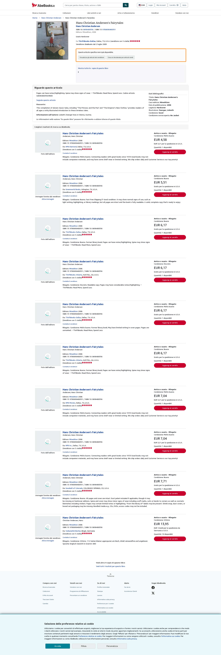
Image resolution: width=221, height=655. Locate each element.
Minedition (73, 140)
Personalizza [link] (112, 646)
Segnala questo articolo (46, 100)
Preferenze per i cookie (105, 603)
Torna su (110, 576)
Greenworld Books (73, 189)
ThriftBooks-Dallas (73, 232)
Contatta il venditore (70, 153)
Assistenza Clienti (130, 591)
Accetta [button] (57, 646)
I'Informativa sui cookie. (170, 636)
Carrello (45, 603)
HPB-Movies (70, 403)
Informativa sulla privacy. (127, 639)
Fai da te (127, 587)
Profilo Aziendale (103, 587)
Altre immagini (48, 199)
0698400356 (88, 29)
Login (151, 5)
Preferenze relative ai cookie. (90, 636)
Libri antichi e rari (94, 13)
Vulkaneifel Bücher (73, 531)
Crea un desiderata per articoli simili (120, 57)
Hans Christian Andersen (51, 18)
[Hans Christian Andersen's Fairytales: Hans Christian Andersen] (52, 22)
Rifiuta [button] (83, 646)
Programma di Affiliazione (79, 591)
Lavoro (99, 595)
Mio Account (161, 5)
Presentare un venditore (78, 595)
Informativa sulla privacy (106, 599)
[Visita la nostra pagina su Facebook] (153, 587)
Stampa (100, 591)
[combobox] (93, 5)
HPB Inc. (69, 445)
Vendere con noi (182, 13)
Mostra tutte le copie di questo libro (93, 68)
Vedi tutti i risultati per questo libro (110, 566)
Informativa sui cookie (105, 608)
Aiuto (184, 5)
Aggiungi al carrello (170, 152)
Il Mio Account (48, 595)
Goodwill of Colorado (74, 488)
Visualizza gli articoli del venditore (92, 57)
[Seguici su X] (153, 593)
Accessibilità (101, 612)
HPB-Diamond (71, 147)
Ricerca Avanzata (39, 13)
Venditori (155, 13)
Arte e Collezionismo (126, 13)
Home (34, 18)
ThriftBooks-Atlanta (74, 275)
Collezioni (67, 13)
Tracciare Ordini (48, 599)
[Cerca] (126, 5)
